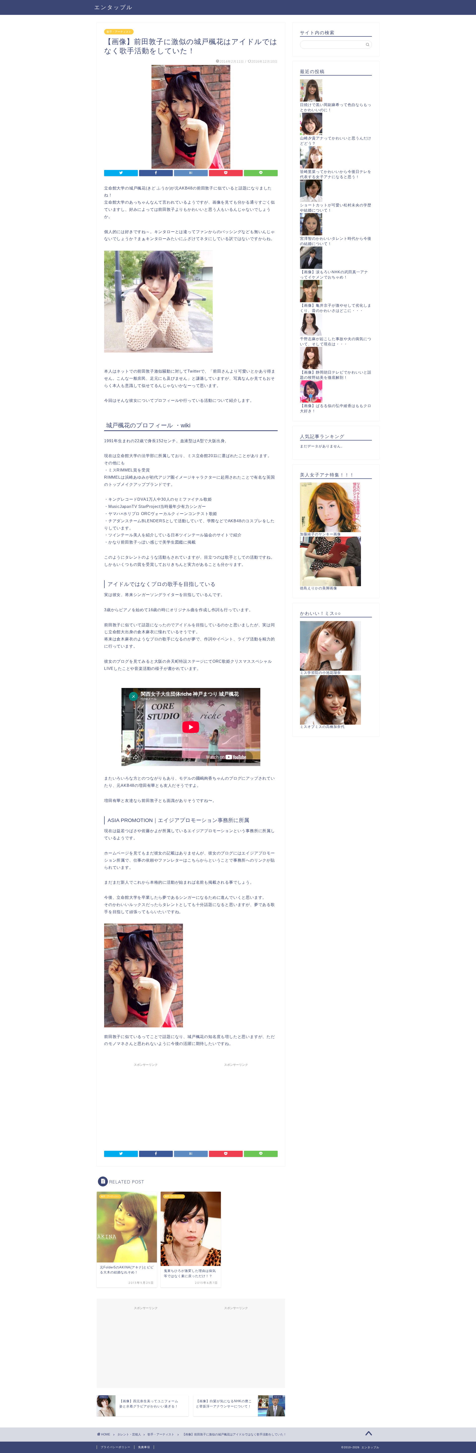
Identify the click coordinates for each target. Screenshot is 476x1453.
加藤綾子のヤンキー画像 (320, 534)
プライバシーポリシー (115, 1447)
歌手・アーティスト (119, 31)
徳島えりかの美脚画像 (318, 588)
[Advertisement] (145, 1103)
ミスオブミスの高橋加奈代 (322, 727)
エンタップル (113, 7)
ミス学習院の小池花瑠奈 (320, 673)
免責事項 (144, 1447)
